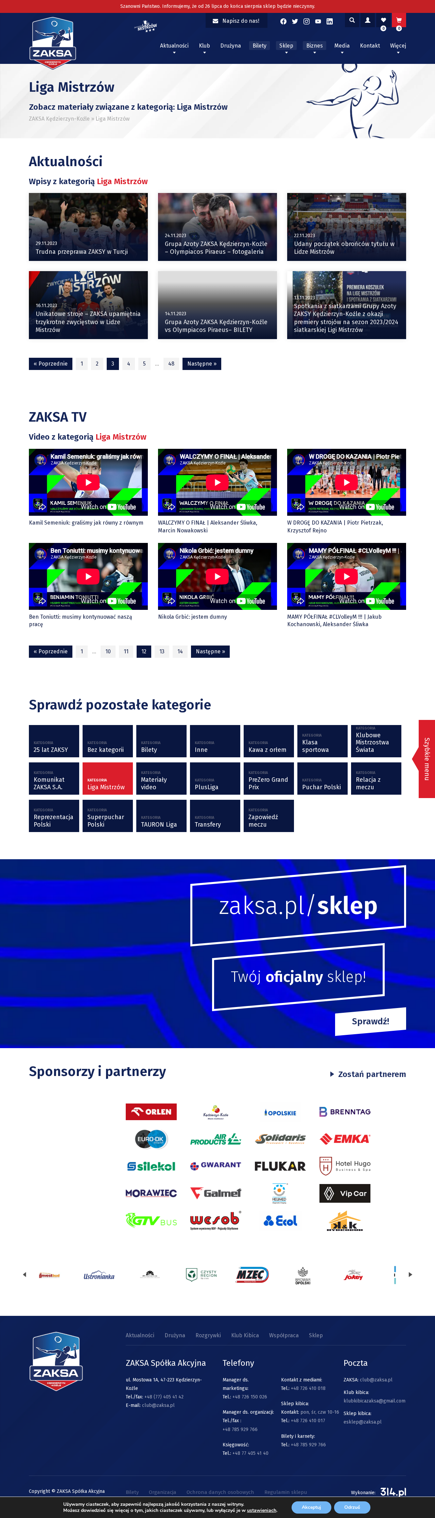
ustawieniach (261, 1510)
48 (171, 363)
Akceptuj (311, 1507)
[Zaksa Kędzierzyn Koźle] (52, 68)
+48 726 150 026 (249, 1397)
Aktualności (174, 45)
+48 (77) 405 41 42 (164, 1397)
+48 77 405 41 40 (250, 1453)
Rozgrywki (208, 1335)
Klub (204, 45)
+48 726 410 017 (308, 1421)
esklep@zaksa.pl (363, 1422)
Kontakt (370, 45)
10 (108, 651)
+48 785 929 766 (240, 1429)
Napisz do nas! (240, 21)
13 (161, 651)
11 (126, 651)
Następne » (201, 363)
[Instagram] (306, 21)
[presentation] (24, 1275)
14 (180, 651)
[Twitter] (295, 21)
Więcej (398, 45)
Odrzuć (352, 1507)
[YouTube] (318, 21)
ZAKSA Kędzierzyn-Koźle (59, 119)
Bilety (259, 45)
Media (342, 45)
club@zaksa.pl (158, 1405)
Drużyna (230, 45)
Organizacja (162, 1492)
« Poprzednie (51, 363)
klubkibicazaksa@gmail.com (374, 1401)
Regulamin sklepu (285, 1492)
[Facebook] (283, 21)
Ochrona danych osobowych (220, 1492)
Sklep (286, 45)
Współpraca (284, 1335)
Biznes (314, 45)
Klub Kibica (245, 1335)
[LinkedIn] (329, 21)
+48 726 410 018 (308, 1388)
